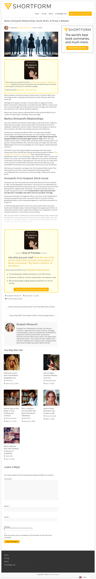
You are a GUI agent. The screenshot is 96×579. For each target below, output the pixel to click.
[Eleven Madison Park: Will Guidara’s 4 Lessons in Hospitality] (12, 428)
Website (7, 527)
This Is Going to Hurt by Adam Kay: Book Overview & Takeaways (28, 412)
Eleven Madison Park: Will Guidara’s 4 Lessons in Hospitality (11, 449)
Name (7, 506)
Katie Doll (9, 380)
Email (6, 517)
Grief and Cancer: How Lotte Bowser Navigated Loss (11, 375)
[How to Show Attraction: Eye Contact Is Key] (51, 391)
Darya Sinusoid (11, 418)
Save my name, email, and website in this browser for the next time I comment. (28, 536)
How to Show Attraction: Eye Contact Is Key (49, 410)
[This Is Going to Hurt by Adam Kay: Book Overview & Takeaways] (29, 391)
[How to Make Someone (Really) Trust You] (51, 355)
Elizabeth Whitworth (24, 28)
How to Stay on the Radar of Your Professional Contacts (11, 412)
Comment (8, 479)
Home (37, 14)
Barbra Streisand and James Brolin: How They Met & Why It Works (31, 307)
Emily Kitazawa (50, 380)
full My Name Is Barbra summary (37, 270)
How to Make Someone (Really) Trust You (50, 375)
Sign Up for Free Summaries (80, 14)
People (9, 299)
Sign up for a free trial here (26, 90)
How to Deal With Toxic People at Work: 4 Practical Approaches (32, 315)
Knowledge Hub (60, 14)
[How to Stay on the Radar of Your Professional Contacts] (12, 391)
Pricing (43, 14)
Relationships (17, 299)
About (51, 14)
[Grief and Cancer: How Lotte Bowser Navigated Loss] (12, 355)
